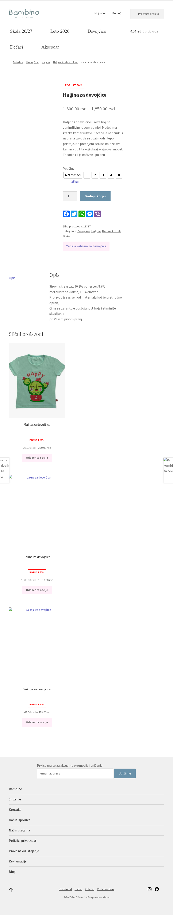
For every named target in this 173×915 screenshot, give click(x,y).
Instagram (149, 889)
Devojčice (97, 31)
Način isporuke (19, 820)
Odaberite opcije (37, 458)
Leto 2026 (59, 31)
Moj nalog (101, 13)
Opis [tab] (12, 278)
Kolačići (89, 889)
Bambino (15, 789)
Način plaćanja (19, 830)
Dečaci (16, 47)
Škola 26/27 (21, 31)
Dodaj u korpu (95, 196)
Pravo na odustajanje (24, 851)
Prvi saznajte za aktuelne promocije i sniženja (70, 765)
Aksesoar (50, 47)
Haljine (46, 62)
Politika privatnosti (23, 840)
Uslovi (78, 889)
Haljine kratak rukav (65, 62)
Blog (12, 871)
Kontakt (15, 809)
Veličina (68, 168)
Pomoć (116, 13)
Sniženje (15, 799)
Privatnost (65, 889)
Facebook (156, 889)
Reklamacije (18, 861)
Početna (18, 62)
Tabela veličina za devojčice (86, 246)
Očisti (75, 182)
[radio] (73, 175)
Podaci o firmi (105, 889)
